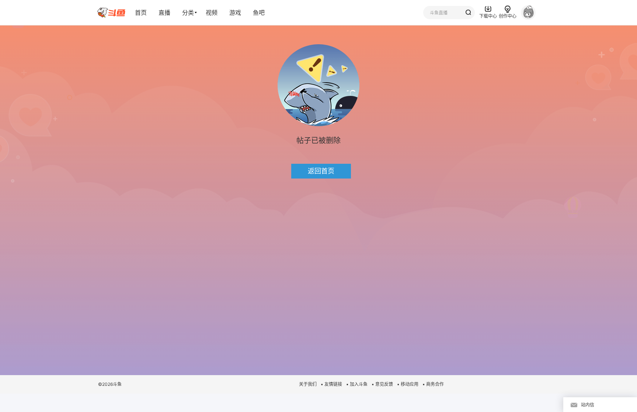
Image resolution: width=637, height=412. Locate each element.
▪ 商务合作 (433, 384)
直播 (164, 12)
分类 (188, 12)
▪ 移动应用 (407, 384)
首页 (141, 12)
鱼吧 (259, 12)
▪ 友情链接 (331, 384)
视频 (211, 12)
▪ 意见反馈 (382, 384)
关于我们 (308, 384)
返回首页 (321, 171)
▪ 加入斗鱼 (357, 384)
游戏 (235, 12)
